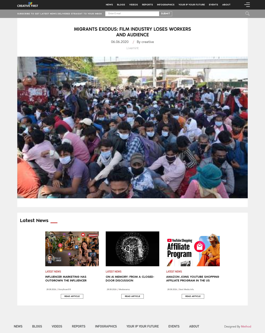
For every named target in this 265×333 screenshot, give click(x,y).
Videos (133, 5)
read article (72, 296)
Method (246, 326)
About (226, 5)
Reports (147, 5)
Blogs (121, 5)
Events (213, 5)
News (109, 5)
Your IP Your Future (192, 5)
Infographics (165, 5)
